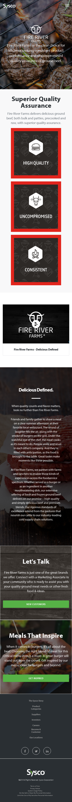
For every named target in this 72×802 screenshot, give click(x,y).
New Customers (36, 604)
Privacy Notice (35, 788)
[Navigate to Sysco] (9, 6)
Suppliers (36, 714)
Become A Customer (36, 730)
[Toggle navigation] (67, 5)
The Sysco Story (36, 700)
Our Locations (36, 737)
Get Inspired (36, 678)
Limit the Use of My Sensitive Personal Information (35, 795)
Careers (36, 725)
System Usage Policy (35, 791)
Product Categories (36, 707)
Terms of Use (35, 786)
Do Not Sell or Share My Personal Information (35, 793)
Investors (36, 719)
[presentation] (25, 751)
